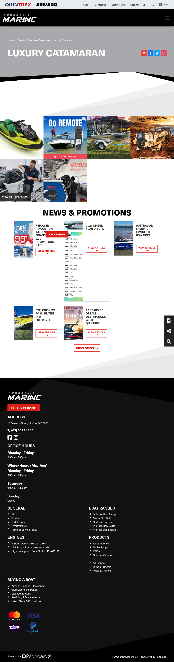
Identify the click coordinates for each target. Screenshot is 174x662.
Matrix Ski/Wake (102, 518)
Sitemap (162, 657)
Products (99, 537)
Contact (15, 518)
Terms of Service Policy (24, 530)
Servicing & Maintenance (25, 597)
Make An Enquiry (21, 593)
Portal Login (18, 522)
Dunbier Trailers (102, 567)
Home (10, 40)
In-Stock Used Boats (104, 530)
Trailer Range (100, 547)
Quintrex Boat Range (104, 514)
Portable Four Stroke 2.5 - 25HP (28, 543)
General (16, 508)
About (86, 4)
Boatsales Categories (39, 40)
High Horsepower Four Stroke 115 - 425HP (35, 551)
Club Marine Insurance (24, 589)
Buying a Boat (21, 579)
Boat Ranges (102, 508)
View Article (46, 250)
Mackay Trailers (102, 570)
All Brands (99, 563)
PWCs (96, 551)
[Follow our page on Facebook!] (160, 4)
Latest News (118, 4)
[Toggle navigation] (167, 17)
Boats (21, 40)
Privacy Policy (19, 526)
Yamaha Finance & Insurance (28, 586)
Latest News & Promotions (26, 601)
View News (85, 348)
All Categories (101, 543)
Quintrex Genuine (103, 555)
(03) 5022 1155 (22, 430)
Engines (15, 537)
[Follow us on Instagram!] (17, 438)
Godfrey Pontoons (103, 522)
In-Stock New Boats (104, 526)
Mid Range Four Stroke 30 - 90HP (30, 547)
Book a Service (23, 408)
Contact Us (100, 4)
